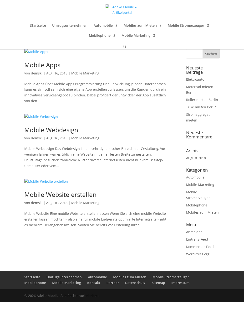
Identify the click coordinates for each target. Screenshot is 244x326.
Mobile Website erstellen (60, 194)
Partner (113, 282)
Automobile (103, 26)
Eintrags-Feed (197, 239)
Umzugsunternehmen (69, 26)
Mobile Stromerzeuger (186, 26)
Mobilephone (100, 36)
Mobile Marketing (136, 36)
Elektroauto (195, 79)
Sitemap (158, 282)
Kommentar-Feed (200, 246)
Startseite (38, 26)
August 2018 (196, 158)
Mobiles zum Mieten (140, 26)
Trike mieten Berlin (201, 107)
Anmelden (194, 232)
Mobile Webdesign (51, 130)
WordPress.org (197, 254)
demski (36, 73)
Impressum (180, 282)
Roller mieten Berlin (202, 99)
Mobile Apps (42, 65)
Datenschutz (135, 282)
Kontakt (93, 282)
